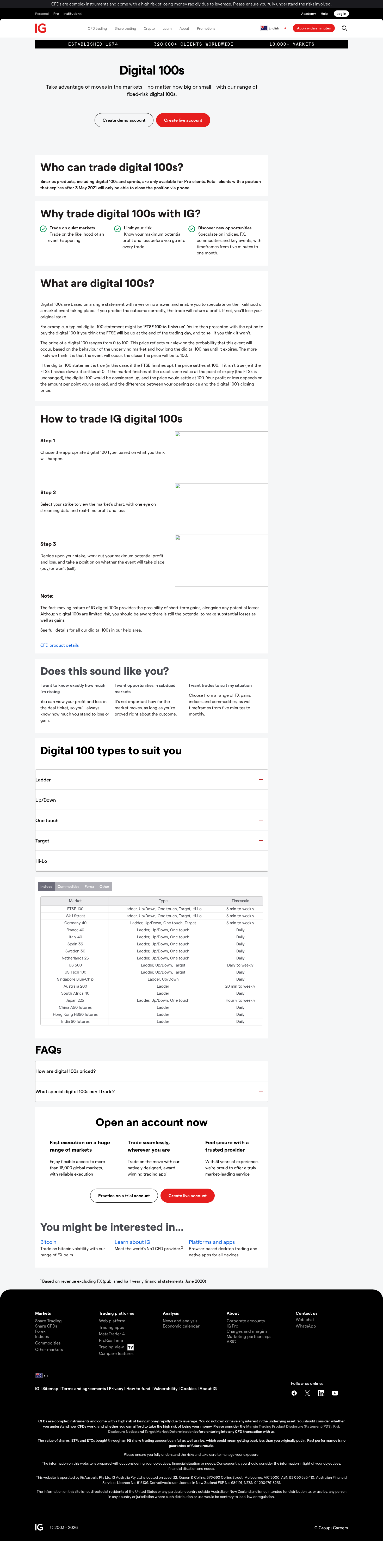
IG (37, 1388)
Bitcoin (48, 1242)
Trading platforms (116, 1313)
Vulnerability (165, 1388)
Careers (340, 1527)
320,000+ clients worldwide (194, 44)
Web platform (112, 1320)
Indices (46, 886)
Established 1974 (93, 44)
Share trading (125, 28)
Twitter (308, 1393)
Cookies (188, 1388)
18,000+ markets (292, 44)
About (184, 28)
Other (104, 886)
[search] (344, 28)
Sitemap (50, 1388)
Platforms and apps (212, 1242)
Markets (43, 1313)
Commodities (68, 886)
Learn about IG (132, 1242)
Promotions (206, 28)
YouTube (335, 1393)
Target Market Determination (169, 1431)
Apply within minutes (314, 28)
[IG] (41, 28)
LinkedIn (322, 1393)
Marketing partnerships (249, 1336)
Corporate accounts (246, 1320)
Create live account (183, 120)
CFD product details (59, 645)
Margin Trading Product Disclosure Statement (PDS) (288, 1426)
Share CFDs (46, 1325)
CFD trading (97, 28)
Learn (167, 28)
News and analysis (180, 1320)
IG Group (322, 1527)
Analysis (171, 1313)
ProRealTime (111, 1340)
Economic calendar (181, 1325)
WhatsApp (306, 1325)
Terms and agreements (83, 1388)
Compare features (116, 1353)
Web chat (305, 1319)
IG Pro (232, 1325)
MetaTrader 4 (112, 1333)
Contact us (306, 1313)
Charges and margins (247, 1331)
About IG (208, 1388)
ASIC (231, 1341)
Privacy (116, 1388)
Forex (89, 886)
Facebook (294, 1393)
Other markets (49, 1349)
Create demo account (124, 120)
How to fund (138, 1388)
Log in (341, 13)
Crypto (149, 28)
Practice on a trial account (124, 1195)
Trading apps (111, 1327)
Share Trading (48, 1320)
